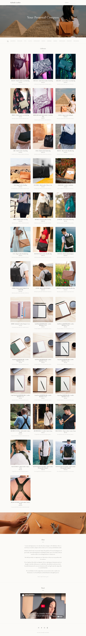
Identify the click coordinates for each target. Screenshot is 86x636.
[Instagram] (44, 627)
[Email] (38, 627)
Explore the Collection (43, 27)
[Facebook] (41, 627)
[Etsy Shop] (47, 627)
